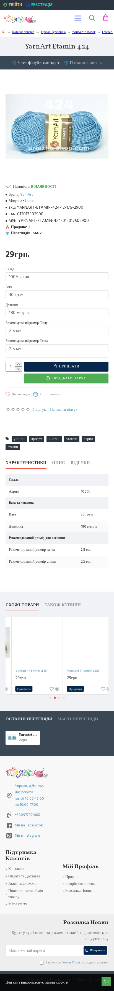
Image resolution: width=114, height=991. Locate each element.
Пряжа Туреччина (53, 32)
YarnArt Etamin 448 (81, 670)
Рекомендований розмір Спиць (27, 323)
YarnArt (26, 194)
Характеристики (26, 463)
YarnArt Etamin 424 (28, 735)
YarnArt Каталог (83, 32)
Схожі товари (22, 605)
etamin (54, 438)
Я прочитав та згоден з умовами (76, 962)
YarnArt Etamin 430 (29, 670)
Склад (10, 269)
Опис (58, 463)
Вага (9, 287)
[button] (50, 698)
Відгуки (80, 463)
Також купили (63, 605)
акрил (88, 438)
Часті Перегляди (78, 719)
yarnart (19, 438)
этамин (71, 438)
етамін (13, 446)
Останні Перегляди (29, 719)
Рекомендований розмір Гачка (27, 341)
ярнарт (36, 438)
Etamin (107, 32)
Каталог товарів (23, 32)
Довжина (12, 305)
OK (106, 981)
